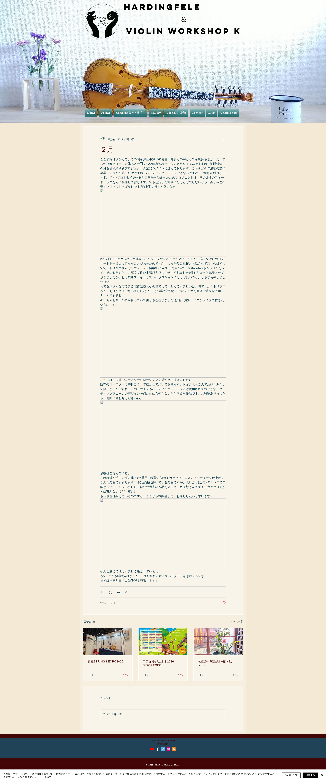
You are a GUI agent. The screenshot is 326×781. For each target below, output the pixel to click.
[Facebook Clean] (157, 749)
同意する (310, 775)
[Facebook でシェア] (101, 592)
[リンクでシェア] (126, 592)
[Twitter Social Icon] (163, 749)
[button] (156, 113)
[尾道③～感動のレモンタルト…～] (218, 641)
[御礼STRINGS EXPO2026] (107, 641)
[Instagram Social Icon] (168, 749)
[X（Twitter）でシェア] (110, 592)
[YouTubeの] (152, 749)
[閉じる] (322, 775)
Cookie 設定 (291, 775)
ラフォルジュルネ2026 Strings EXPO (160, 663)
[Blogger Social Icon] (174, 749)
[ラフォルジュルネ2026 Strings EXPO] (163, 641)
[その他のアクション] (224, 139)
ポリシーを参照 (43, 776)
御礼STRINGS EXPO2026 (105, 661)
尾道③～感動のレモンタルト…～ (216, 663)
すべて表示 (237, 621)
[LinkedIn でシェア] (118, 592)
